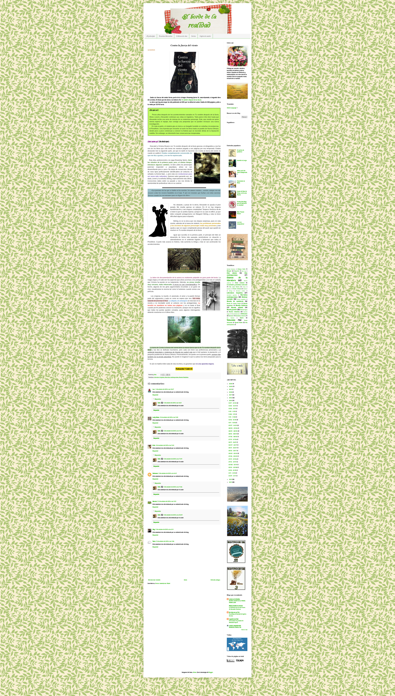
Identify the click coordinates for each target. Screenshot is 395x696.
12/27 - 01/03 (233, 403)
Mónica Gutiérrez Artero (236, 606)
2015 (230, 400)
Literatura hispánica (159, 377)
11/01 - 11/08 (232, 417)
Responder (155, 395)
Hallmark (245, 289)
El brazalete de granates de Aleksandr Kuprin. (236, 621)
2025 (230, 386)
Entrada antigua (215, 580)
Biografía (236, 271)
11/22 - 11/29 (232, 411)
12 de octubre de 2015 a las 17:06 (173, 487)
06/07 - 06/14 (233, 445)
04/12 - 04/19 (233, 462)
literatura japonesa (232, 295)
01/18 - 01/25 (232, 470)
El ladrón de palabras (240, 151)
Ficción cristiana (237, 289)
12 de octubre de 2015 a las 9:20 (169, 417)
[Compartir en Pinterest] (169, 375)
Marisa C (155, 501)
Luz (154, 389)
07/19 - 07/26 (233, 439)
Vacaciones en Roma (241, 182)
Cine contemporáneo (237, 274)
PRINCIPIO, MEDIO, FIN (235, 627)
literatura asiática (240, 291)
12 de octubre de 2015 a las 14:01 (165, 445)
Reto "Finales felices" (240, 213)
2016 (230, 398)
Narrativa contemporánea (172, 377)
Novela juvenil (232, 310)
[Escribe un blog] (163, 375)
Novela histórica (241, 305)
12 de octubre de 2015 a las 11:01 (173, 431)
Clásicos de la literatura (237, 279)
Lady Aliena (156, 417)
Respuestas (158, 399)
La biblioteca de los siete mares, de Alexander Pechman (237, 608)
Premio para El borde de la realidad (242, 203)
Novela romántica (234, 312)
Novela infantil (237, 307)
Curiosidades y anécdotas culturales (237, 285)
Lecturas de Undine (234, 599)
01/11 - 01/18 (232, 473)
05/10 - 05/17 (233, 451)
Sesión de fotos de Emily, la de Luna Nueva (242, 193)
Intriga (230, 291)
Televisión (231, 320)
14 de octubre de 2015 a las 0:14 (164, 529)
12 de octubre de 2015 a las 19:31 (167, 501)
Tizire (154, 541)
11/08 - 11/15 (232, 414)
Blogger (211, 672)
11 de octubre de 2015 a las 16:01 (173, 403)
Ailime (194, 672)
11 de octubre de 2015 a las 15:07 (165, 389)
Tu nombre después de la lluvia (191, 100)
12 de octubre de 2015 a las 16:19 (168, 473)
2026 (230, 384)
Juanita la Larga (242, 160)
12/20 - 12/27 (232, 406)
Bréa (154, 445)
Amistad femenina (231, 269)
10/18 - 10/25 (232, 420)
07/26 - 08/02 (233, 436)
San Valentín (230, 318)
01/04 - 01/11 (232, 476)
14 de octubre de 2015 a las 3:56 (165, 541)
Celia (159, 403)
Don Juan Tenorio (234, 287)
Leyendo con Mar (234, 619)
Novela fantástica (183, 377)
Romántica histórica (240, 316)
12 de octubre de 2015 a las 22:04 (173, 515)
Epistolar (229, 289)
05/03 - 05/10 (233, 453)
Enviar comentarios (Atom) (162, 583)
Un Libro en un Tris (234, 612)
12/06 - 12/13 (232, 408)
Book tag (244, 271)
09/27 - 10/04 (233, 425)
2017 (230, 395)
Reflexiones (244, 314)
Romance (231, 316)
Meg (154, 529)
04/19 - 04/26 (233, 459)
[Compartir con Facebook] (167, 375)
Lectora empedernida (235, 626)
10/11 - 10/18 (232, 423)
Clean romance (239, 283)
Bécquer (229, 271)
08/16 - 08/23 (233, 434)
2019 (230, 389)
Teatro (241, 318)
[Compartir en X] (165, 375)
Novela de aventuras (235, 301)
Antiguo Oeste (241, 269)
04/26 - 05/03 (233, 456)
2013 (230, 482)
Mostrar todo (244, 629)
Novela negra (243, 310)
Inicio (185, 580)
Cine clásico (232, 273)
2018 (230, 392)
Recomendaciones (235, 314)
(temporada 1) (242, 172)
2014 (230, 479)
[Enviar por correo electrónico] (161, 375)
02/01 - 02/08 (233, 467)
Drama (244, 287)
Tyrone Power (239, 322)
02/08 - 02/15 (233, 465)
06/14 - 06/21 (233, 442)
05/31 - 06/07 (233, 448)
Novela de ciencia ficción (234, 303)
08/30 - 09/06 (233, 428)
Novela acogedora (241, 299)
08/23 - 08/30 (233, 431)
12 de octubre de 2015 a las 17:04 (173, 459)
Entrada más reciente (154, 580)
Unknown (155, 473)
